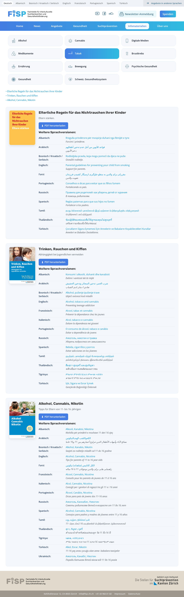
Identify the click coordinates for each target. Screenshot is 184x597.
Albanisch (20, 3)
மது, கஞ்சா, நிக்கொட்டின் (96, 521)
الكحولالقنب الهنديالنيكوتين (96, 440)
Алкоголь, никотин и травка (86, 339)
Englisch (67, 3)
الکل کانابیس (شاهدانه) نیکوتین (89, 467)
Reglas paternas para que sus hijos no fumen (90, 203)
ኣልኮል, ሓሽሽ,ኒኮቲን (90, 539)
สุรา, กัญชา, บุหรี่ (88, 530)
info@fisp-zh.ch (86, 593)
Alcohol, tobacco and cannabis (82, 303)
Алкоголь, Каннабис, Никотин (96, 503)
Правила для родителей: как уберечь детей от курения (96, 194)
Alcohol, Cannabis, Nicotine (84, 458)
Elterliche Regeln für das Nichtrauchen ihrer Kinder (34, 91)
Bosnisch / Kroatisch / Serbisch (44, 3)
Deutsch (8, 3)
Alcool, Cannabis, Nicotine (91, 476)
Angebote (56, 26)
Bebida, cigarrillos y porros (81, 349)
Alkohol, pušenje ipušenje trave (82, 294)
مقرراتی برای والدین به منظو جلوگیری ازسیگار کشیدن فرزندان (95, 176)
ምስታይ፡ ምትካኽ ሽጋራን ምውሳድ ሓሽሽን (84, 376)
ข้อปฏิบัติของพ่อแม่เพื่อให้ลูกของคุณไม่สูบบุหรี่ (89, 221)
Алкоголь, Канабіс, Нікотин (91, 558)
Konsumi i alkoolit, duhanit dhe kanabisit (88, 276)
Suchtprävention (107, 26)
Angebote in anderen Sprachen (166, 3)
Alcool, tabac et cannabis (85, 312)
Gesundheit (80, 26)
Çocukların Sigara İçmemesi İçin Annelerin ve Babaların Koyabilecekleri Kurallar (108, 230)
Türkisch (123, 3)
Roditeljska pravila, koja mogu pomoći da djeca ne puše (95, 158)
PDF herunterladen (53, 125)
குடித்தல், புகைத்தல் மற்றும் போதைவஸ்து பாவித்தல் (90, 358)
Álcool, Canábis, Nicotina (86, 494)
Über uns (162, 26)
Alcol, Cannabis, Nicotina (91, 485)
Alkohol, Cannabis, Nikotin (21, 100)
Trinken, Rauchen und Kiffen (22, 95)
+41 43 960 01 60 (103, 593)
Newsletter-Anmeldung (139, 14)
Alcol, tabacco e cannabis (82, 321)
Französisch (80, 3)
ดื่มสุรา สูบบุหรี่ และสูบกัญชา (81, 367)
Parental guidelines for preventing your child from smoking (98, 167)
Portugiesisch (96, 3)
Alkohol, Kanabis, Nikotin (89, 449)
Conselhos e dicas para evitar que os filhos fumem (93, 185)
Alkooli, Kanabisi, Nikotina (89, 431)
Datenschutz (134, 593)
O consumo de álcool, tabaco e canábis (87, 330)
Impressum (119, 593)
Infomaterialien (137, 26)
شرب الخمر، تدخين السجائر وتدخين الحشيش (87, 285)
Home (19, 26)
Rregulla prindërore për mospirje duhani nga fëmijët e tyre (97, 139)
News (37, 26)
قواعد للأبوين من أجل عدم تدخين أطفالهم (85, 149)
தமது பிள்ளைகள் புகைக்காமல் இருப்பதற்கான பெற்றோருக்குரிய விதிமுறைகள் (102, 212)
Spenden (168, 14)
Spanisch (111, 3)
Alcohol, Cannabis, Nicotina (96, 512)
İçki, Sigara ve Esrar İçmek (81, 385)
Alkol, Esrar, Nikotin (93, 549)
